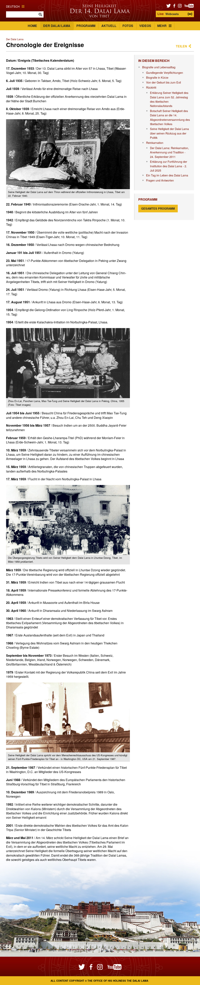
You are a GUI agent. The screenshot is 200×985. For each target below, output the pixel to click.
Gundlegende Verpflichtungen (164, 72)
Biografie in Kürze (157, 77)
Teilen (181, 46)
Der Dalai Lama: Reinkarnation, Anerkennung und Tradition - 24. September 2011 (169, 152)
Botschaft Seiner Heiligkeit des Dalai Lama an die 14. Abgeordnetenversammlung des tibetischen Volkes (170, 117)
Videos (145, 25)
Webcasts (168, 14)
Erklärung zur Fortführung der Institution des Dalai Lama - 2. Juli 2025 (168, 165)
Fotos (127, 25)
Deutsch (13, 6)
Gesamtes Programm (158, 208)
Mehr (162, 25)
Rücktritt (151, 87)
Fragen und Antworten (160, 180)
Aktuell (108, 25)
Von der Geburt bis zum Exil (163, 82)
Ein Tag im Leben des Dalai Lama (167, 175)
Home (32, 25)
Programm (85, 25)
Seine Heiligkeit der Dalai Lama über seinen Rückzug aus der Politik (169, 133)
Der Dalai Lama (56, 25)
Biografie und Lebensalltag (158, 67)
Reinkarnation (154, 143)
